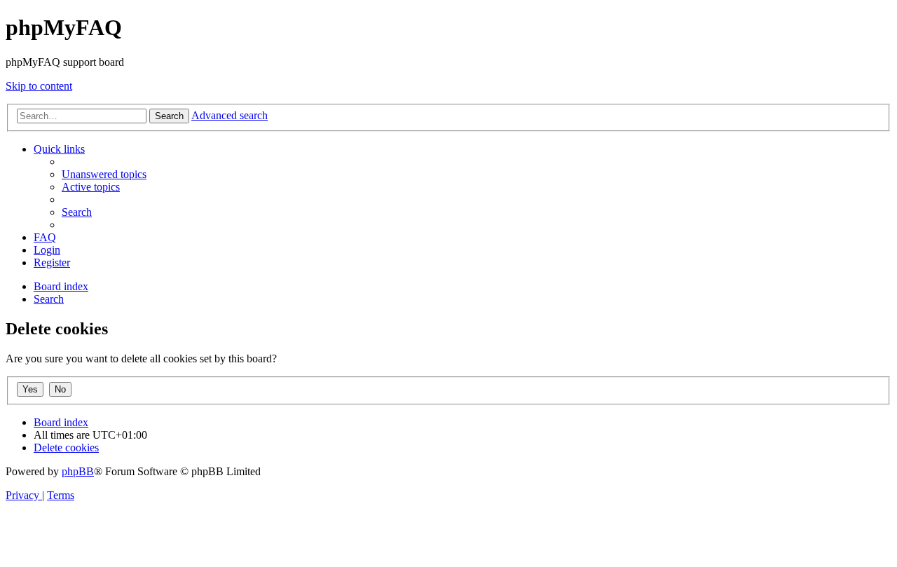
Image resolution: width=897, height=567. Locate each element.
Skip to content (39, 86)
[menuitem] (104, 174)
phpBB (78, 471)
